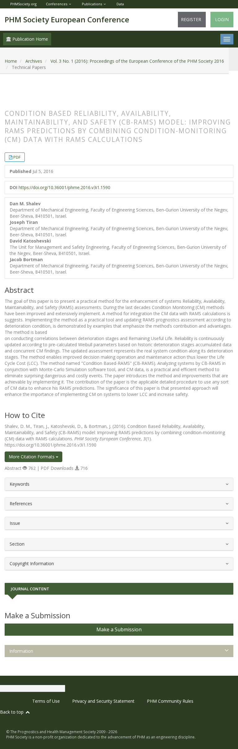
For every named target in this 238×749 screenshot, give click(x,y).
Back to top (12, 712)
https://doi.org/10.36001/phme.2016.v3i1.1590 (64, 187)
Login (222, 19)
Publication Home (29, 39)
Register (191, 19)
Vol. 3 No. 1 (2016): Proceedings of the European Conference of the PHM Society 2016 (137, 61)
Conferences (56, 4)
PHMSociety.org (23, 4)
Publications (92, 4)
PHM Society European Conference (67, 19)
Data (120, 4)
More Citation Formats (32, 457)
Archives (33, 61)
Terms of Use (46, 701)
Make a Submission (119, 629)
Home (11, 61)
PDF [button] (16, 157)
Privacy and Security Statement (103, 701)
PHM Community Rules (170, 701)
